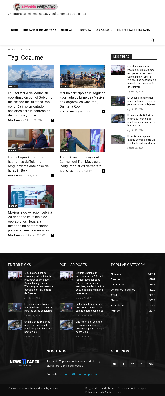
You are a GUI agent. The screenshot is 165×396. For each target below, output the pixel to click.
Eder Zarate (15, 120)
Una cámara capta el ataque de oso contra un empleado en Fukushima (141, 140)
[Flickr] (132, 363)
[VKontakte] (150, 363)
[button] (152, 40)
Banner (13, 150)
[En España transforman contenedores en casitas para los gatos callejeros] (118, 101)
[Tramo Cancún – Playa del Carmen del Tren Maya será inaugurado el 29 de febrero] (82, 140)
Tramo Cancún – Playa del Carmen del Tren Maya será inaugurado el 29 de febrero (81, 161)
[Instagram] (141, 363)
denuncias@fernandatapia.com (78, 374)
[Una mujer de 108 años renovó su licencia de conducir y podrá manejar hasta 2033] (118, 118)
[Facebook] (123, 363)
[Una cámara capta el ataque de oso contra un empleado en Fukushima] (118, 139)
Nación (12, 86)
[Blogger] (114, 363)
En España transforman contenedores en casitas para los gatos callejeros (141, 101)
